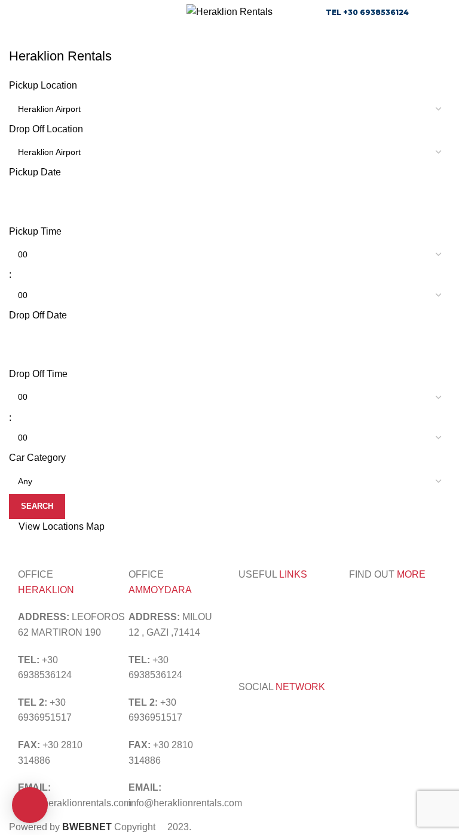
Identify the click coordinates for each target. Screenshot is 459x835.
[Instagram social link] (262, 716)
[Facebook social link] (246, 716)
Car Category (37, 458)
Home (19, 40)
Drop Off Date (38, 315)
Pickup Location (43, 85)
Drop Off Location (46, 129)
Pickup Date (35, 172)
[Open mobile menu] (14, 12)
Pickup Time (35, 231)
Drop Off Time (38, 374)
